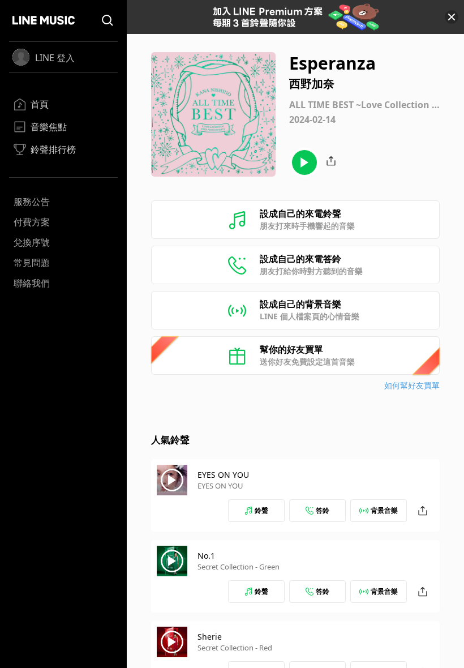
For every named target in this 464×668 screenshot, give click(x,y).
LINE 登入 (55, 58)
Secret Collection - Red (234, 648)
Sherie (209, 636)
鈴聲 (261, 510)
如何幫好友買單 (412, 385)
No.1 (206, 555)
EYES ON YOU (223, 474)
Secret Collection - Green (238, 567)
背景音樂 (384, 510)
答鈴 (322, 510)
